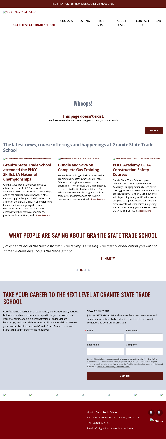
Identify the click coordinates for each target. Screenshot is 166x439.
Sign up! (125, 376)
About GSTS (121, 23)
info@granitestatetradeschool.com (113, 428)
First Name (132, 330)
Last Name (93, 344)
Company (131, 344)
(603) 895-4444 (101, 422)
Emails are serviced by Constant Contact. (113, 366)
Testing (84, 21)
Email (90, 330)
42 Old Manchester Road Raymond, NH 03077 (113, 417)
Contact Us (142, 23)
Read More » (43, 215)
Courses (66, 21)
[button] (77, 270)
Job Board (102, 23)
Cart (159, 21)
